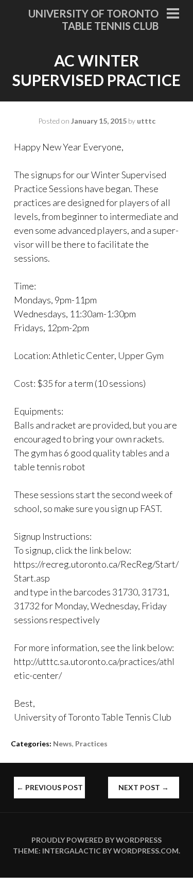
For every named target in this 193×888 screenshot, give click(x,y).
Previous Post (49, 787)
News (62, 743)
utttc (146, 120)
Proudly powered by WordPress (96, 839)
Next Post (143, 787)
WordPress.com (146, 850)
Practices (91, 743)
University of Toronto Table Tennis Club (93, 19)
